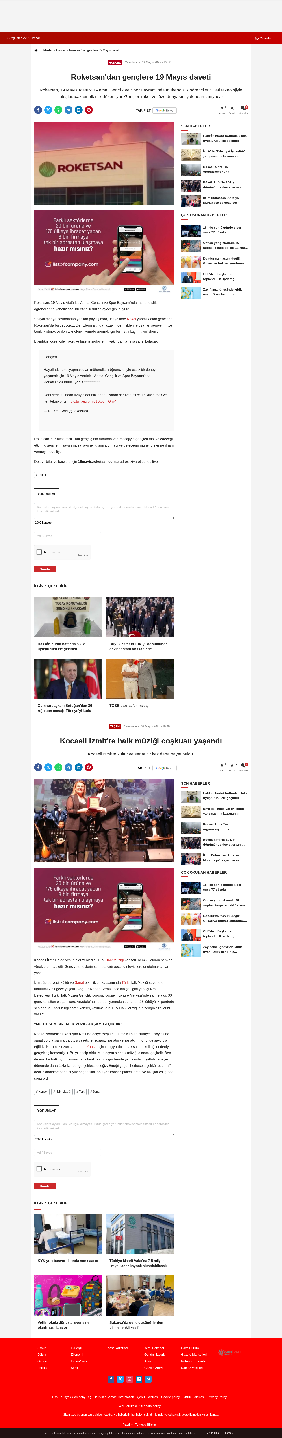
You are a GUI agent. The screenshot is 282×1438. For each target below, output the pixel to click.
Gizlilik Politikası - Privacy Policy (205, 1397)
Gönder (45, 569)
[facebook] (38, 110)
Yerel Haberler (154, 1348)
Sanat (79, 982)
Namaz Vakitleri (192, 1367)
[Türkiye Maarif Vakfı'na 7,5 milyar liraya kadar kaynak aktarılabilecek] (140, 1234)
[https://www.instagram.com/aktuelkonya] (129, 1379)
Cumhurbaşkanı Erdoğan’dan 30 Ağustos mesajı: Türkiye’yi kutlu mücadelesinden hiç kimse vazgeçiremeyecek (65, 708)
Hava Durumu (190, 1348)
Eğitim (41, 1354)
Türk (125, 982)
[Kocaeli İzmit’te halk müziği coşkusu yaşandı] (104, 820)
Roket (131, 319)
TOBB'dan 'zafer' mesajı (129, 706)
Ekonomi (77, 1354)
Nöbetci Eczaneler (193, 1361)
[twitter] (48, 110)
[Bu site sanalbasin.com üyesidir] (229, 1352)
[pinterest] (89, 110)
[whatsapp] (58, 110)
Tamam (229, 1433)
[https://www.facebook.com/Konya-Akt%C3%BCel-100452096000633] (111, 1379)
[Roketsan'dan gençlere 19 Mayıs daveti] (104, 163)
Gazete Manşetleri (194, 1354)
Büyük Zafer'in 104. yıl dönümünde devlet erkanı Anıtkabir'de (138, 646)
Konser (91, 1047)
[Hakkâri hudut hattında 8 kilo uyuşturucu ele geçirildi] (68, 617)
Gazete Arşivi (153, 1367)
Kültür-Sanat (79, 1361)
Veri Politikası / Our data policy (139, 1406)
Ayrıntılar (213, 1433)
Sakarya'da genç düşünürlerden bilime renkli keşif (136, 1325)
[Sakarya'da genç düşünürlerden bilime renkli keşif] (140, 1295)
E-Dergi (76, 1348)
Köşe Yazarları (118, 1348)
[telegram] (68, 110)
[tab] (46, 494)
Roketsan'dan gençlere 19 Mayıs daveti (94, 50)
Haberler (47, 50)
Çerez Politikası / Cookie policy (158, 1397)
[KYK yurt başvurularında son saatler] (68, 1234)
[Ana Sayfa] (36, 50)
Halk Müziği (114, 960)
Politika (42, 1367)
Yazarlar (265, 38)
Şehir (74, 1367)
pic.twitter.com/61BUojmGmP (93, 401)
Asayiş (41, 1348)
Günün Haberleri (155, 1354)
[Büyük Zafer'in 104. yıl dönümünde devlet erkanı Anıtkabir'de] (140, 617)
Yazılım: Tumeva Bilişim (139, 1424)
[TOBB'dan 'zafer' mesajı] (140, 679)
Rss (55, 1397)
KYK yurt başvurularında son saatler (68, 1261)
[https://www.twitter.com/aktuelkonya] (120, 1379)
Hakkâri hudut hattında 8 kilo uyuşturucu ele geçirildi (61, 646)
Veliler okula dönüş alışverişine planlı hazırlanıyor (63, 1325)
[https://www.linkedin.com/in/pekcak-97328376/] (139, 1379)
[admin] (148, 1379)
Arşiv (147, 1361)
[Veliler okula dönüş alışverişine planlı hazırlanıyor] (68, 1295)
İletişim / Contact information (114, 1397)
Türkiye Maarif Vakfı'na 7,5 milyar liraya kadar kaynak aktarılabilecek (138, 1263)
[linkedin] (79, 110)
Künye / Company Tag (76, 1397)
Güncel (60, 50)
